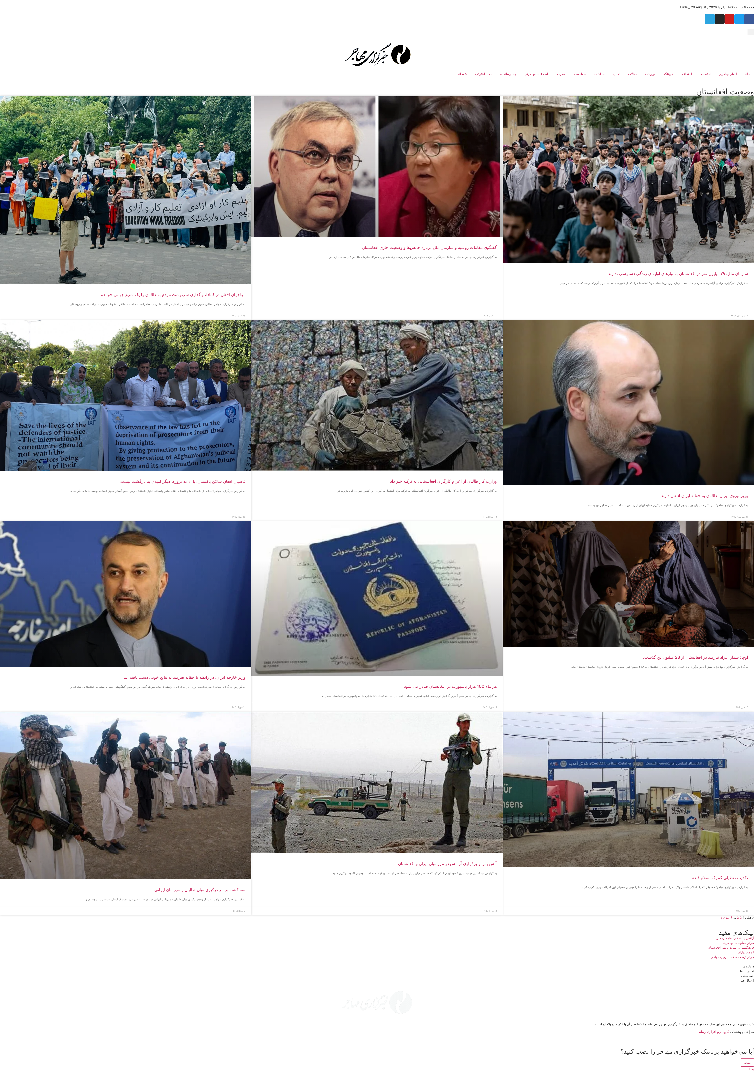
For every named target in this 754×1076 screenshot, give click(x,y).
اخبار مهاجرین (727, 74)
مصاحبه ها (580, 74)
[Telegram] (710, 19)
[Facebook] (749, 19)
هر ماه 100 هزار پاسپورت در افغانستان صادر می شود (450, 686)
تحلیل (616, 74)
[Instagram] (720, 19)
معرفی (560, 74)
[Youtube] (729, 19)
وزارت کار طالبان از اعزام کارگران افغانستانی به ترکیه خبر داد (443, 481)
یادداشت (599, 74)
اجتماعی (686, 74)
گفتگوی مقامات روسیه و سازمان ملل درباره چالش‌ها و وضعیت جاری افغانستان (429, 247)
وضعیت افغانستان (725, 91)
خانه (747, 74)
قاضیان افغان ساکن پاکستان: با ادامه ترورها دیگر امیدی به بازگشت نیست (182, 481)
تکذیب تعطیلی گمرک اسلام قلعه (720, 877)
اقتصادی (705, 74)
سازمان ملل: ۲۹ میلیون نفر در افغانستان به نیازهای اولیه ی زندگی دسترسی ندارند (678, 273)
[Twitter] (739, 19)
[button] (751, 32)
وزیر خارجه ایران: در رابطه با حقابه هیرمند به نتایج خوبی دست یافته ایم (184, 677)
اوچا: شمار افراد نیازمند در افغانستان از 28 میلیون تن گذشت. (695, 657)
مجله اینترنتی (483, 74)
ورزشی (650, 74)
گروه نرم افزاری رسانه (713, 1032)
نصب (747, 1062)
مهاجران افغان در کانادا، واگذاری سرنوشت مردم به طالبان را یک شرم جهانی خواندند (172, 294)
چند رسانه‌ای (508, 74)
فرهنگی (668, 74)
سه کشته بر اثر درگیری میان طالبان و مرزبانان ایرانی (199, 889)
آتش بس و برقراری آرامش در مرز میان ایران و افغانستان (447, 863)
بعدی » (724, 918)
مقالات (632, 74)
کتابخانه (462, 74)
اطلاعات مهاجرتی (536, 74)
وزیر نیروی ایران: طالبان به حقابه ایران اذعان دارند (704, 495)
